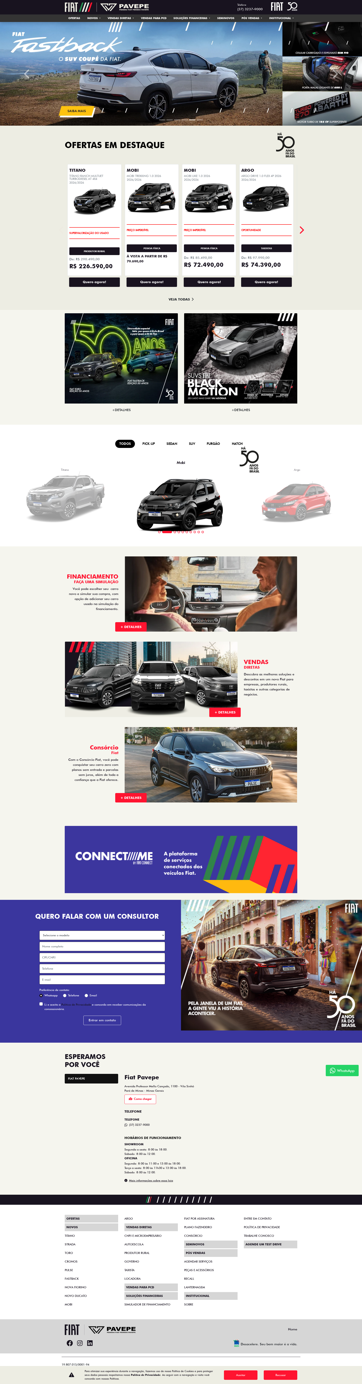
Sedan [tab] (172, 755)
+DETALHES (121, 722)
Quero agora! (94, 594)
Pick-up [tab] (148, 755)
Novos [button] (93, 18)
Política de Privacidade (76, 1316)
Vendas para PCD (154, 18)
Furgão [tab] (213, 755)
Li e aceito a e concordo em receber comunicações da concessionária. (95, 1318)
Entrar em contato (102, 1332)
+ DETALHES (130, 938)
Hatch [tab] (237, 755)
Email (93, 1307)
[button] (27, 229)
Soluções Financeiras (190, 18)
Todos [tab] (125, 755)
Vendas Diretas (120, 18)
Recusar (280, 1375)
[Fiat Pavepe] (107, 7)
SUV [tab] (192, 755)
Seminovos (225, 18)
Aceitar (240, 1375)
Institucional (280, 18)
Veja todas (179, 611)
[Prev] (301, 541)
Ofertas (74, 18)
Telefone (73, 1307)
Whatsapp (51, 1307)
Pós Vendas (251, 18)
